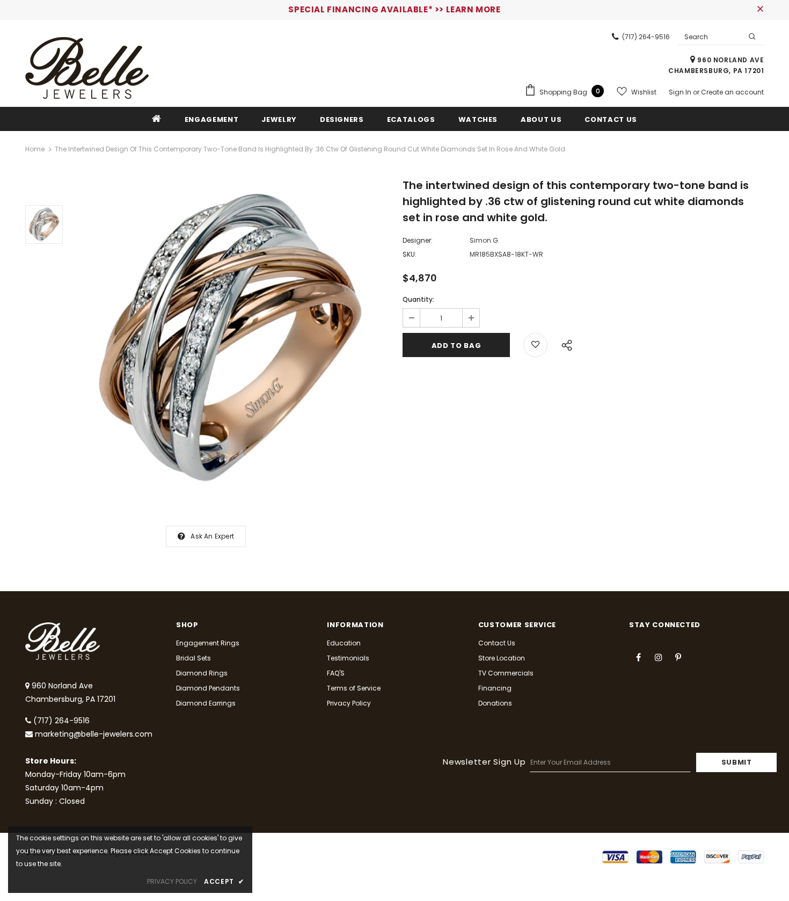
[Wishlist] (535, 345)
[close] (760, 9)
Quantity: (418, 299)
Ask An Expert (212, 536)
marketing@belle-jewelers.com (93, 734)
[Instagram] (658, 656)
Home (35, 149)
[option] (230, 337)
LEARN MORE (473, 9)
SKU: (410, 254)
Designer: (418, 240)
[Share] (564, 343)
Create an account (732, 92)
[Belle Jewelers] (87, 68)
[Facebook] (638, 656)
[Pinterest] (678, 656)
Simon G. (485, 240)
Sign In (681, 92)
